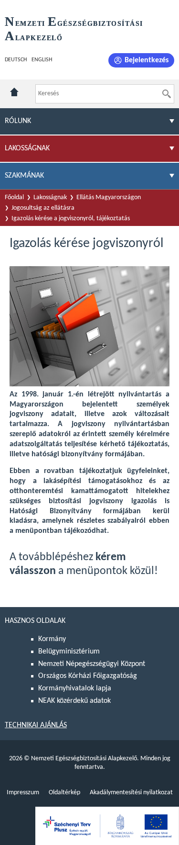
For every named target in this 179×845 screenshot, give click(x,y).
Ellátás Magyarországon (108, 197)
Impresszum (23, 792)
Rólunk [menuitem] (18, 121)
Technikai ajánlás (36, 725)
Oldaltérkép (64, 792)
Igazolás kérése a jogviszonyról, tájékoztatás (70, 218)
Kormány (52, 639)
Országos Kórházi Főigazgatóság (87, 676)
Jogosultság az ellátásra (42, 208)
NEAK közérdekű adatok (74, 701)
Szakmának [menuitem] (24, 176)
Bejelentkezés (146, 60)
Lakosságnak (50, 197)
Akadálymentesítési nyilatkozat (131, 792)
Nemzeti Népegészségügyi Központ (91, 664)
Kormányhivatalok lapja (74, 688)
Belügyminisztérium (69, 651)
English (42, 60)
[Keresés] (166, 94)
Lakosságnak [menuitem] (27, 148)
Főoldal (14, 197)
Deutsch (16, 60)
